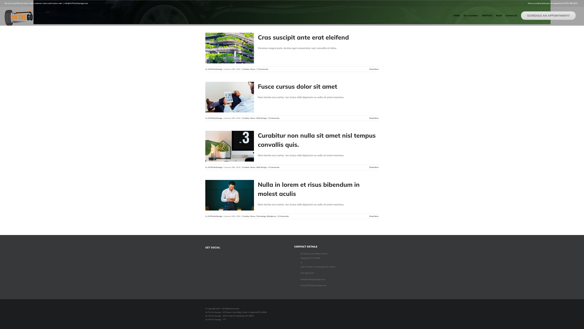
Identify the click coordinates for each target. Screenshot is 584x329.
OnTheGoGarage (215, 69)
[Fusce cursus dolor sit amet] (229, 97)
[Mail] (218, 256)
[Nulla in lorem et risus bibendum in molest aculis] (229, 195)
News (252, 69)
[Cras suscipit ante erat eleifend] (229, 48)
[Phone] (223, 256)
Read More (374, 69)
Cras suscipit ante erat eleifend (303, 37)
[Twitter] (210, 256)
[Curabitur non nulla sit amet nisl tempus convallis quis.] (229, 146)
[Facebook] (206, 256)
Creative (245, 69)
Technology (261, 216)
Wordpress (271, 216)
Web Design (261, 118)
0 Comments (262, 69)
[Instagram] (214, 256)
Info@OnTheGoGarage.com (76, 3)
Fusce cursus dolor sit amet (297, 86)
